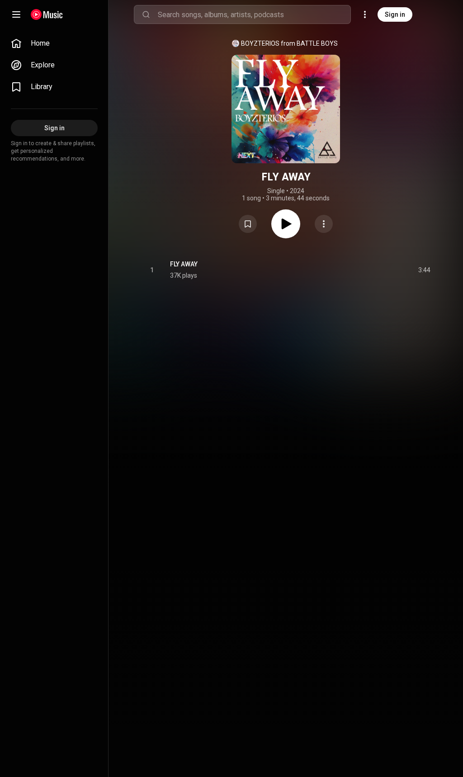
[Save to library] (247, 223)
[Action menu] (324, 224)
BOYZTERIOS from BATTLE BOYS (289, 43)
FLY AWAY (184, 264)
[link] (54, 43)
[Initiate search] (146, 14)
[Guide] (16, 14)
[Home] (47, 14)
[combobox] (254, 14)
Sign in (395, 14)
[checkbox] (424, 270)
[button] (248, 224)
